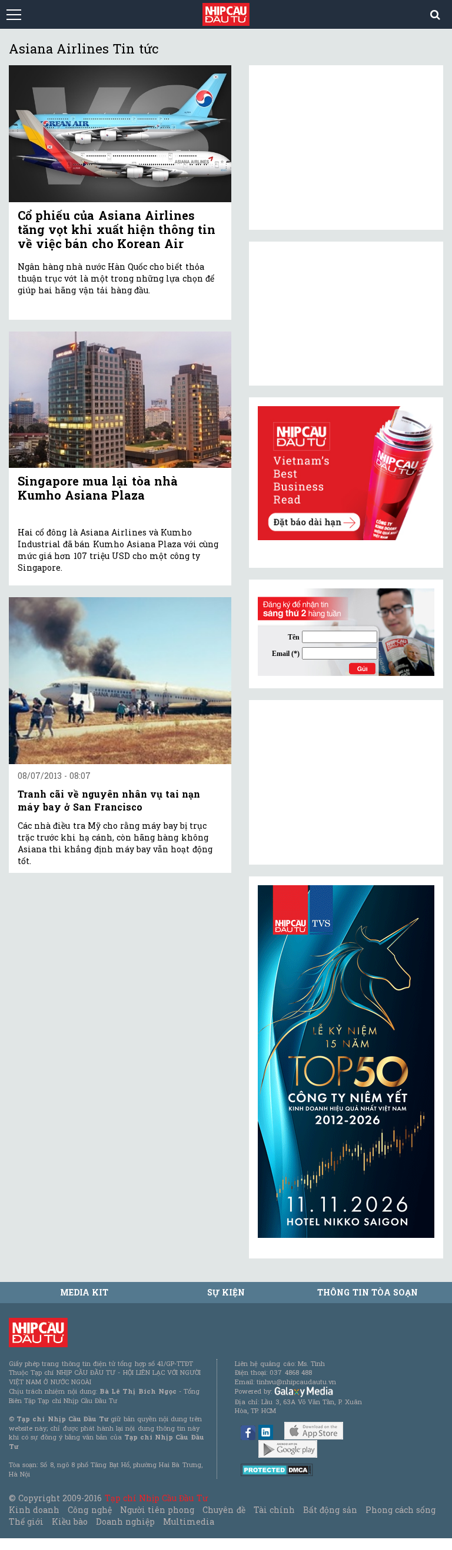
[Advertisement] (346, 782)
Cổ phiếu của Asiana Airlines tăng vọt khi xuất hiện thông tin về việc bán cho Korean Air (116, 229)
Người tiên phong (157, 1509)
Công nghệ (89, 1509)
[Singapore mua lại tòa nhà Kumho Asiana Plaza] (120, 400)
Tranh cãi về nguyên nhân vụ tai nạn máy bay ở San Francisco (109, 800)
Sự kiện (226, 1292)
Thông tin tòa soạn (367, 1292)
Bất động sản (330, 1509)
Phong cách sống (400, 1509)
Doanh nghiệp (125, 1521)
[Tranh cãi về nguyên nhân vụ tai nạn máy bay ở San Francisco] (120, 680)
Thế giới (26, 1521)
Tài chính (274, 1509)
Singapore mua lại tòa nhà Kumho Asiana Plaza (98, 488)
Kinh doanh (34, 1509)
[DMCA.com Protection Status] (277, 1469)
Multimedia (188, 1521)
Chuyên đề (223, 1509)
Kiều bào (69, 1521)
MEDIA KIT (84, 1292)
